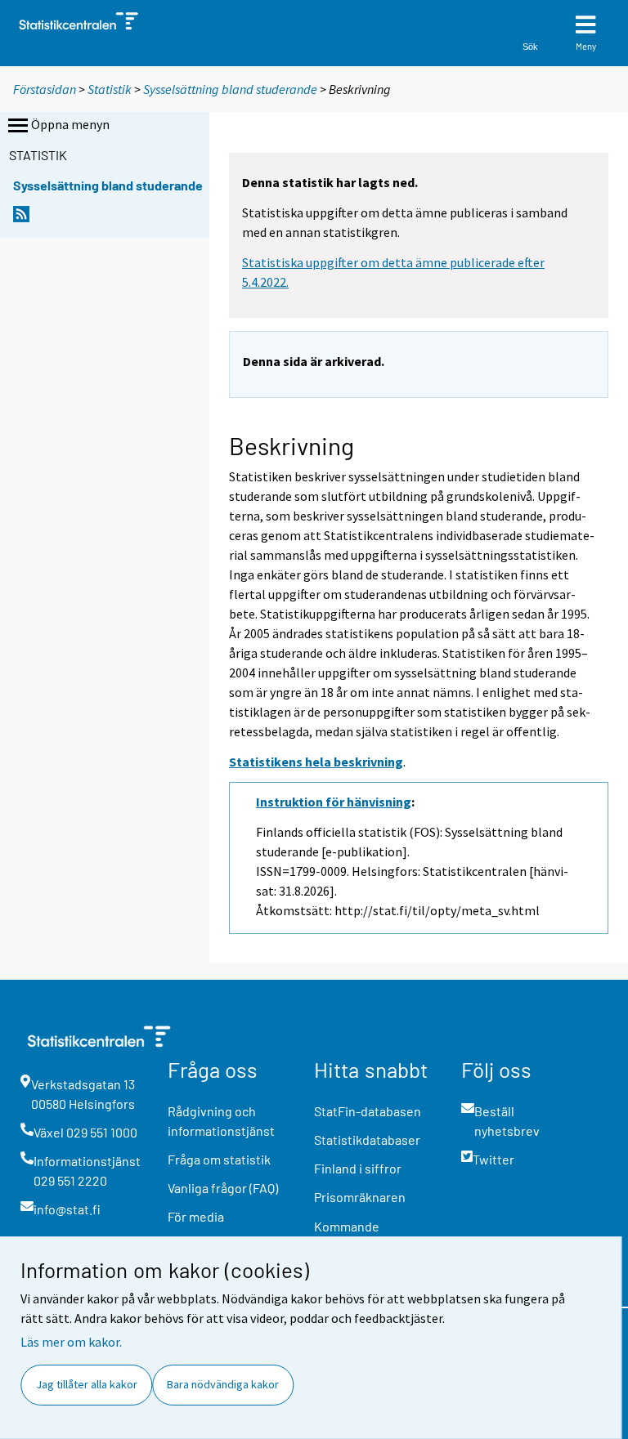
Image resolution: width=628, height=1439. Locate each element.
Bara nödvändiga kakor (223, 1384)
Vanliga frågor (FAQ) (223, 1187)
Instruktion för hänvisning (333, 801)
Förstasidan (44, 89)
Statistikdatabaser (367, 1139)
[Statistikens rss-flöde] (21, 218)
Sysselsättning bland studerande (231, 89)
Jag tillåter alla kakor (86, 1384)
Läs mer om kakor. (71, 1342)
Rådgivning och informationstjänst (221, 1120)
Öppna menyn (70, 124)
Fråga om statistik (219, 1159)
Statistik (109, 89)
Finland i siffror (357, 1168)
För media (196, 1216)
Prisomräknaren (360, 1196)
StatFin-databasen (367, 1111)
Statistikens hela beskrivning (316, 761)
